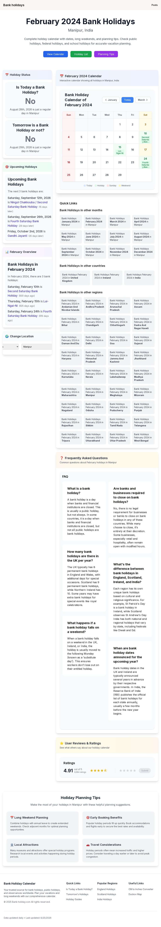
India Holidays (104, 899)
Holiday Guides (74, 899)
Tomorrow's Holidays (77, 894)
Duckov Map (135, 894)
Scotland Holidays (106, 894)
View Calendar (55, 54)
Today (127, 99)
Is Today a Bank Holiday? (79, 889)
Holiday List (81, 54)
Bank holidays (13, 5)
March (141, 99)
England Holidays (106, 889)
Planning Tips (106, 54)
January (112, 99)
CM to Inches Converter (141, 889)
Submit (144, 770)
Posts (155, 5)
